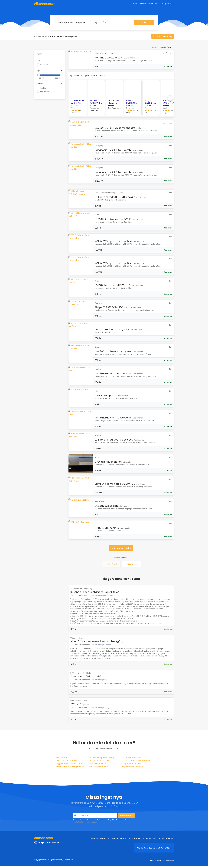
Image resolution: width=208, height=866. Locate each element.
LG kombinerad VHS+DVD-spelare (115, 197)
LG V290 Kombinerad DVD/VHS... (113, 219)
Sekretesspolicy (168, 860)
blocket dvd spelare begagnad (103, 757)
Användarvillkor (78, 822)
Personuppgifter (93, 822)
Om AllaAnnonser (166, 838)
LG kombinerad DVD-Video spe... (114, 439)
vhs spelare (61, 757)
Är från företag (46, 91)
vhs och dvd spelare (107, 506)
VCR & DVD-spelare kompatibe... (114, 241)
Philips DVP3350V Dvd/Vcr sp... (112, 307)
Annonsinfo (112, 838)
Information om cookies (130, 838)
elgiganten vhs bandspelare (69, 763)
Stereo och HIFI (76, 588)
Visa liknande (131, 58)
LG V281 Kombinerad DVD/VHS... (113, 285)
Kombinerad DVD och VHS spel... (113, 373)
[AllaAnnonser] (44, 3)
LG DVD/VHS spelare (107, 528)
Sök (144, 22)
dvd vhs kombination (131, 757)
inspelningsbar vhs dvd (132, 766)
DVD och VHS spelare (107, 461)
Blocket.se (44, 64)
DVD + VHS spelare (106, 395)
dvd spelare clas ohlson (67, 760)
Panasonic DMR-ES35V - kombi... (114, 150)
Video (72, 638)
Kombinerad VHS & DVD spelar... (113, 417)
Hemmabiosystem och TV (110, 57)
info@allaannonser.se (48, 842)
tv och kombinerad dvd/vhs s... (113, 329)
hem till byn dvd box (98, 763)
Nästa (130, 564)
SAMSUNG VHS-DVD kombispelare (115, 128)
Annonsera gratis (98, 838)
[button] (50, 60)
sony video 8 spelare (131, 763)
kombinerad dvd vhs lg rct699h (70, 766)
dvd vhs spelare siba (98, 766)
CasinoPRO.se (165, 848)
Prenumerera (126, 815)
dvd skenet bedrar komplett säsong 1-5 (137, 760)
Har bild (43, 88)
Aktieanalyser (149, 838)
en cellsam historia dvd (99, 760)
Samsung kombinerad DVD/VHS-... (115, 484)
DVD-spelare (75, 673)
